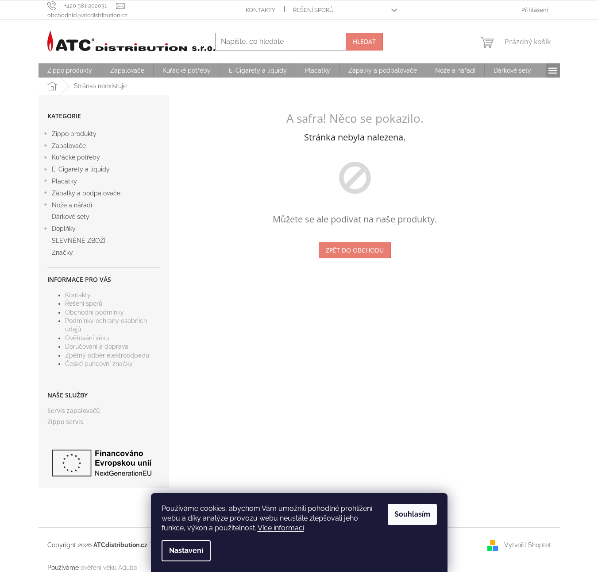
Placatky (64, 181)
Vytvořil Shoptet (527, 545)
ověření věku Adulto (109, 567)
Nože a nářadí (72, 205)
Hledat (364, 41)
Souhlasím (412, 514)
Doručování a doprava (96, 346)
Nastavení (186, 550)
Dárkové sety (70, 216)
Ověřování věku (87, 338)
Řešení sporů (313, 10)
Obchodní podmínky (94, 312)
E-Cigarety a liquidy (81, 169)
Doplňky (64, 228)
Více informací (281, 528)
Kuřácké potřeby (76, 157)
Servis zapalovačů (73, 410)
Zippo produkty (74, 133)
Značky (62, 252)
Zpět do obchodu (355, 250)
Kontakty (260, 10)
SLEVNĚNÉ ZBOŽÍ (78, 240)
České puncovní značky (99, 363)
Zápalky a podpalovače (86, 193)
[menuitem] (70, 70)
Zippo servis (65, 421)
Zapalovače (69, 145)
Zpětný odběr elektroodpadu (107, 355)
